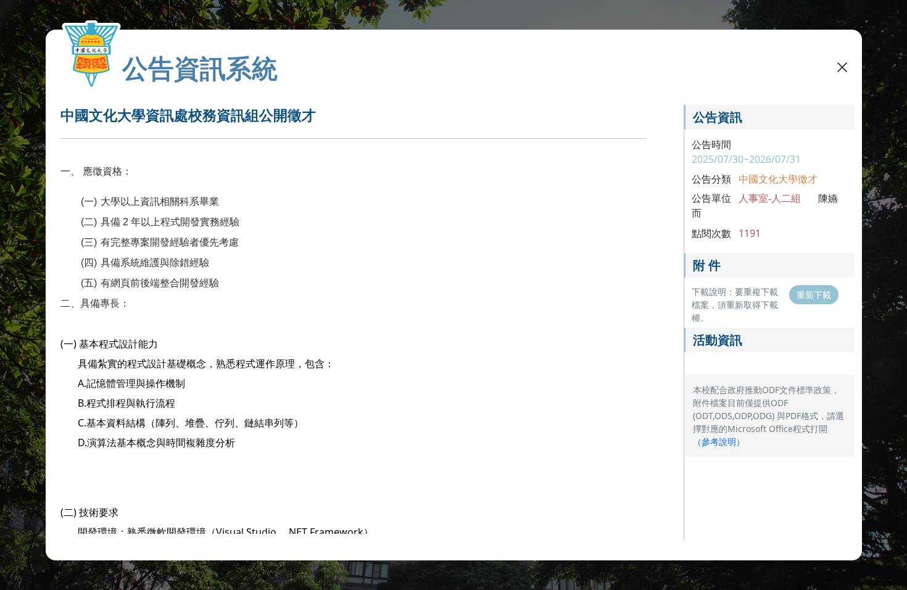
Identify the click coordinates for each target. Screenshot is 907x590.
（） (719, 441)
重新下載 (814, 295)
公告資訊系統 (200, 68)
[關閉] (842, 66)
